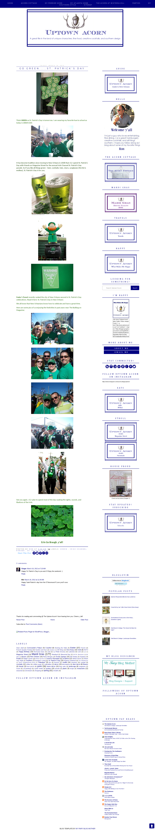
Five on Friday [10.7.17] (110, 805)
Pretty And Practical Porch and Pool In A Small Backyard (118, 770)
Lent (79, 652)
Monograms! (107, 818)
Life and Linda (108, 747)
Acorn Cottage (29, 3)
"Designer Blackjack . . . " (110, 778)
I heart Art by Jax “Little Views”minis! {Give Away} (125, 607)
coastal (83, 662)
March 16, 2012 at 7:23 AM (36, 568)
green (63, 549)
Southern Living (40, 660)
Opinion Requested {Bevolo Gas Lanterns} (123, 597)
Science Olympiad (52, 658)
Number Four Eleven (110, 817)
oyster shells (38, 668)
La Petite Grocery (59, 652)
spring (46, 670)
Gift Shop (60, 650)
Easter (73, 648)
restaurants (81, 668)
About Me (121, 348)
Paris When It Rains (109, 797)
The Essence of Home (111, 800)
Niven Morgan (48, 656)
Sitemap (88, 5)
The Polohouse (108, 791)
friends (21, 666)
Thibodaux (41, 662)
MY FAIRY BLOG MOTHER (85, 828)
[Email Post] (49, 549)
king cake (62, 666)
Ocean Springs (61, 656)
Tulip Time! (107, 810)
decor (56, 664)
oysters (48, 668)
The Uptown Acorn (110, 724)
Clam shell (20, 648)
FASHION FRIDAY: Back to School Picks (114, 757)
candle (64, 662)
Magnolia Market (109, 772)
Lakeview (72, 652)
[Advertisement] (77, 54)
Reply (23, 574)
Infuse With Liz (108, 808)
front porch (30, 666)
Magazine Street (22, 654)
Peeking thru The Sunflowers (113, 751)
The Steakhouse (83, 660)
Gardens (52, 650)
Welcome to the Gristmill (110, 774)
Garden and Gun (41, 650)
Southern (29, 660)
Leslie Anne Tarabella (110, 760)
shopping (38, 670)
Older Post (84, 620)
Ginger (23, 568)
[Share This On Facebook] (34, 554)
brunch (56, 662)
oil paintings (27, 668)
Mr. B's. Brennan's (78, 654)
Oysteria (83, 656)
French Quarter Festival (24, 650)
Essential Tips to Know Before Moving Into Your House (118, 765)
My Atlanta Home (79, 3)
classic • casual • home (111, 768)
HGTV (86, 650)
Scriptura (66, 658)
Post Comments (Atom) (34, 624)
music (18, 668)
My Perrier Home (54, 3)
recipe (72, 668)
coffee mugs (37, 664)
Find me (106, 793)
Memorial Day (65, 654)
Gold (79, 650)
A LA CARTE (108, 795)
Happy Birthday (24, 652)
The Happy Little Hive (110, 804)
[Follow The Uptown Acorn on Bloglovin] (121, 581)
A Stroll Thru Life (109, 742)
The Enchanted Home (110, 813)
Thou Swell (107, 764)
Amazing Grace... (108, 753)
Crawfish (48, 648)
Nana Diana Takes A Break (112, 732)
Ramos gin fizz (40, 658)
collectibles (48, 664)
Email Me (122, 352)
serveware (28, 670)
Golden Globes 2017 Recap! (111, 814)
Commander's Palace (34, 648)
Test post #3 (107, 744)
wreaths (56, 670)
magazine (82, 666)
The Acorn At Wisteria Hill (110, 3)
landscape (72, 666)
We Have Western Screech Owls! (113, 748)
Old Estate (73, 656)
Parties (136, 3)
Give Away (70, 650)
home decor (51, 666)
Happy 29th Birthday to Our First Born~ (114, 788)
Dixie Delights (108, 737)
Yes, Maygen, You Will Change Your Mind (114, 761)
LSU (48, 652)
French (83, 648)
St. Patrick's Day (37, 550)
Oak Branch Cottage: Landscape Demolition (123, 638)
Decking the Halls (61, 648)
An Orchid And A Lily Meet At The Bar (113, 730)
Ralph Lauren (28, 658)
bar (50, 662)
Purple (18, 658)
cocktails (19, 664)
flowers (85, 664)
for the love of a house (111, 781)
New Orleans (34, 656)
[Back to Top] (151, 826)
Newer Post (20, 620)
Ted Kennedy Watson (110, 728)
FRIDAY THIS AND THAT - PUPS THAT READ (116, 734)
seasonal (19, 670)
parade (57, 668)
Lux (85, 652)
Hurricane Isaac (39, 652)
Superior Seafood (70, 660)
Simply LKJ (107, 787)
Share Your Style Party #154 (111, 801)
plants (65, 668)
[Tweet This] (37, 554)
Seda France (77, 658)
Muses (24, 656)
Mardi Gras (38, 654)
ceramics (74, 662)
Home (10, 3)
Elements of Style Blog (111, 755)
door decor (76, 664)
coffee (28, 664)
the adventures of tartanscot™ (113, 777)
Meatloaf (55, 654)
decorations (66, 664)
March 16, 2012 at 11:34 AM (34, 580)
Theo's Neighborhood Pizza (27, 662)
